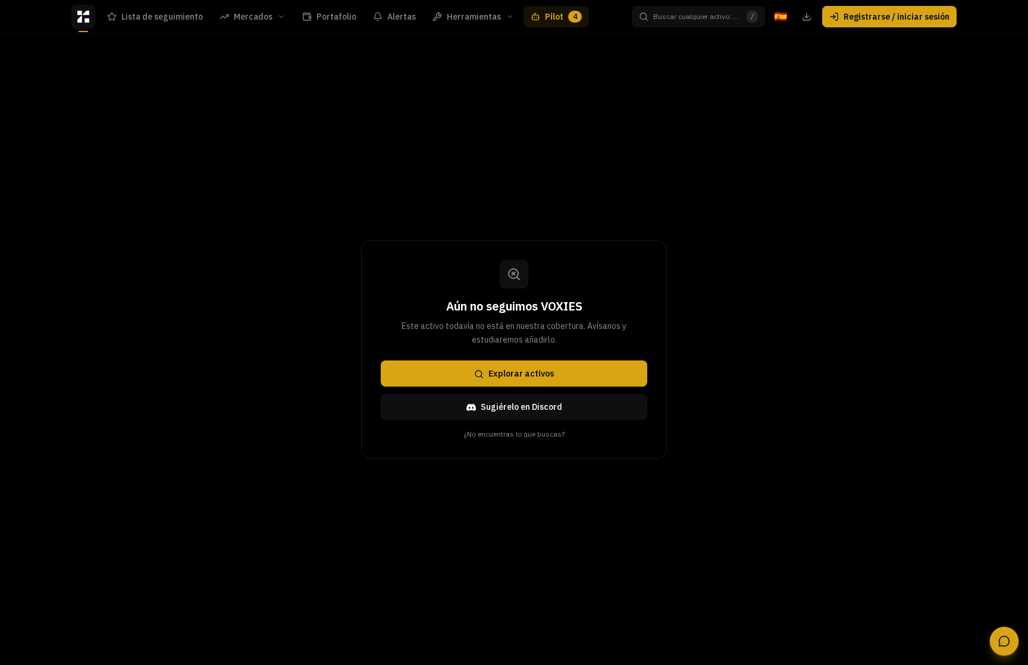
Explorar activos (521, 374)
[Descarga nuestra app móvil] (806, 16)
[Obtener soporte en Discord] (1004, 641)
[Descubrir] (83, 17)
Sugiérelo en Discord (521, 407)
